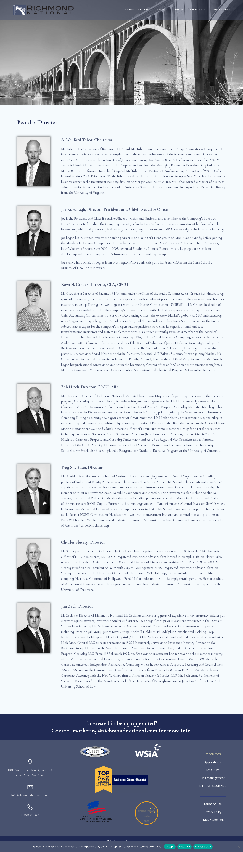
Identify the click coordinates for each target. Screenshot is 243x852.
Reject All (184, 846)
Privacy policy (203, 846)
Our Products (135, 9)
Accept (170, 846)
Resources (220, 9)
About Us (196, 9)
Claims (160, 9)
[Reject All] (238, 846)
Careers (177, 9)
